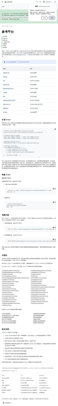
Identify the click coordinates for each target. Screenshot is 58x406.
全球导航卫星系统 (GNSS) (9, 100)
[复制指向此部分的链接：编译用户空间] (12, 178)
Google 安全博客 (25, 385)
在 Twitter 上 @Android (26, 378)
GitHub (3, 392)
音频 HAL (5, 76)
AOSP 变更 (16, 19)
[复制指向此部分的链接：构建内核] (10, 215)
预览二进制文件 (5, 385)
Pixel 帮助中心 (42, 380)
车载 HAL (5, 112)
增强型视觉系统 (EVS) (8, 88)
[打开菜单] (2, 2)
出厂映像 (4, 387)
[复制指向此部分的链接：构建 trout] (11, 175)
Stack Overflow (43, 390)
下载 (3, 383)
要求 (3, 380)
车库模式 (5, 92)
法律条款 (15, 398)
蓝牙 (4, 80)
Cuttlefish (25, 53)
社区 (11, 398)
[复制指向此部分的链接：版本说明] (10, 329)
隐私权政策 (25, 398)
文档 (3, 6)
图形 (4, 96)
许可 (20, 398)
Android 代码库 (5, 378)
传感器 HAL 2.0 (6, 104)
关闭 (44, 18)
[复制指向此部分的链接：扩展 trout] (11, 120)
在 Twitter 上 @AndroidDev (27, 380)
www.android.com (43, 385)
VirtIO (45, 51)
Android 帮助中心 (43, 378)
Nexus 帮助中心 (43, 383)
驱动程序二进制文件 (6, 390)
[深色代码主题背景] (55, 129)
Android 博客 (24, 383)
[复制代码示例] (55, 189)
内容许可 (17, 368)
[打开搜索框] (37, 2)
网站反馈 (31, 398)
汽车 (11, 26)
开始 (52, 18)
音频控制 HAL (6, 72)
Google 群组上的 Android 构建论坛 (29, 390)
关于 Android (5, 398)
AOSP (3, 26)
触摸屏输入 (5, 108)
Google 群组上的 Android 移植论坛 (29, 392)
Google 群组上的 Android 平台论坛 (29, 387)
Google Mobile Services (45, 387)
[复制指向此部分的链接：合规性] (8, 255)
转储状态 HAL (6, 84)
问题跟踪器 (42, 392)
